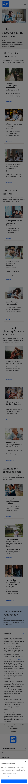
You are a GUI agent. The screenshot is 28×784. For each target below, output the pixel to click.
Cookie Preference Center (14, 776)
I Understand (14, 781)
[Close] (26, 761)
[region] (14, 771)
